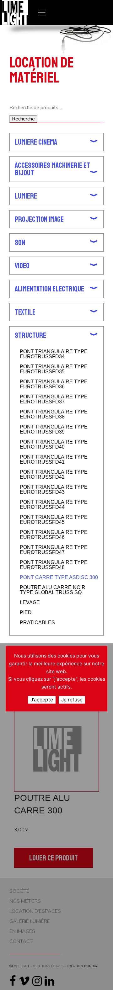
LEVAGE (30, 602)
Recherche (23, 118)
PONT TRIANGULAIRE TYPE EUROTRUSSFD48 (54, 565)
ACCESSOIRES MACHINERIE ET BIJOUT (52, 169)
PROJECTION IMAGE (39, 219)
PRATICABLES (37, 622)
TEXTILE (25, 312)
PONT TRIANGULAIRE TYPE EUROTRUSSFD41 (54, 460)
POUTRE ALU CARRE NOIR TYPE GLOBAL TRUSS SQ (52, 590)
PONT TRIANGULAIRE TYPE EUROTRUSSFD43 (54, 490)
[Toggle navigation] (41, 12)
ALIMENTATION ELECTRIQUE (49, 289)
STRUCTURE (30, 335)
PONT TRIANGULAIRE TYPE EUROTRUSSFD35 (54, 369)
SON (20, 242)
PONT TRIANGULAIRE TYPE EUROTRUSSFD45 (54, 520)
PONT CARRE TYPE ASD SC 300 (59, 577)
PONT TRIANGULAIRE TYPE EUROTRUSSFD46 (54, 535)
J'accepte (41, 700)
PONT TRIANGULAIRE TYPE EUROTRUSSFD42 (54, 475)
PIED (26, 612)
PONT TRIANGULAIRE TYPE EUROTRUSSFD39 (54, 429)
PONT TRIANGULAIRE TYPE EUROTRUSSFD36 (54, 384)
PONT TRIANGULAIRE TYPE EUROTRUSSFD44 (54, 505)
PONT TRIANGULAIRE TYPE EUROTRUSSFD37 (54, 399)
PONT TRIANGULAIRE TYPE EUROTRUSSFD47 (54, 550)
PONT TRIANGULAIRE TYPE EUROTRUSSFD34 (54, 354)
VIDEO (22, 265)
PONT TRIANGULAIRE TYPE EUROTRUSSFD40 (54, 444)
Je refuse (72, 700)
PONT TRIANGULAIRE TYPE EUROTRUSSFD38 (54, 414)
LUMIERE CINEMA (36, 142)
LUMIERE (26, 196)
